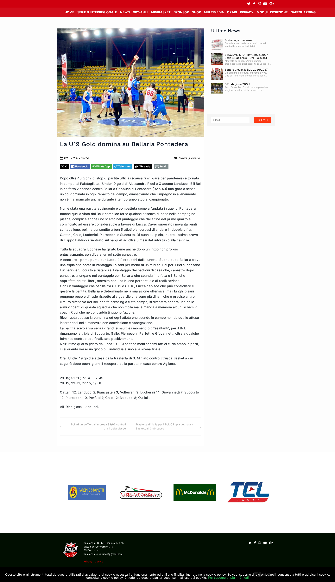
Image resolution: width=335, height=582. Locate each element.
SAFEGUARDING (303, 12)
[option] (87, 492)
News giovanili (189, 158)
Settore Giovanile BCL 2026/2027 (246, 69)
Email (163, 166)
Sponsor (181, 12)
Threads (144, 166)
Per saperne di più (221, 577)
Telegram (124, 166)
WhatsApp (103, 166)
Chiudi (244, 577)
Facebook (81, 166)
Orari (232, 12)
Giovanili (140, 12)
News (125, 12)
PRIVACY (247, 12)
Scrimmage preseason (239, 40)
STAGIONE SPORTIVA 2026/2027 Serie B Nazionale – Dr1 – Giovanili (246, 56)
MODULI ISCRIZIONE (272, 12)
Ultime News (225, 30)
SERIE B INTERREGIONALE (97, 12)
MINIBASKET (161, 12)
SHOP (196, 12)
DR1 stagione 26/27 (237, 84)
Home (69, 12)
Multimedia (214, 12)
